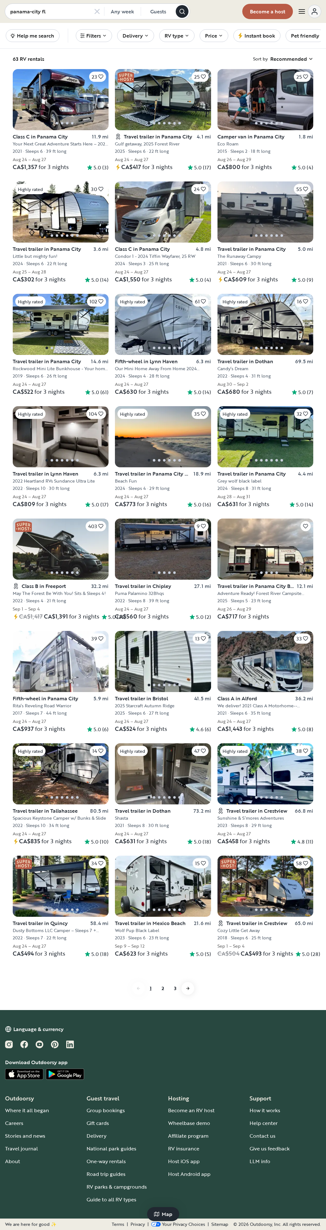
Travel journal (21, 1148)
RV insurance (183, 1148)
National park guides (111, 1148)
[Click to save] (306, 526)
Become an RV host (191, 1110)
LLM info (260, 1161)
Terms (118, 1224)
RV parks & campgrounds (117, 1187)
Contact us (262, 1136)
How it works (265, 1110)
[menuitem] (94, 35)
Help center (264, 1123)
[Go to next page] (187, 988)
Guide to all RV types (111, 1199)
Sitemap (219, 1224)
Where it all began (27, 1110)
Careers (14, 1123)
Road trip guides (106, 1174)
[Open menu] (309, 11)
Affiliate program (188, 1136)
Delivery (96, 1136)
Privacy (138, 1224)
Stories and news (25, 1136)
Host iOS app (184, 1161)
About (12, 1161)
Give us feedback (270, 1148)
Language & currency (38, 1029)
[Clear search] (97, 11)
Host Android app (189, 1174)
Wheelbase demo (189, 1123)
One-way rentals (106, 1161)
